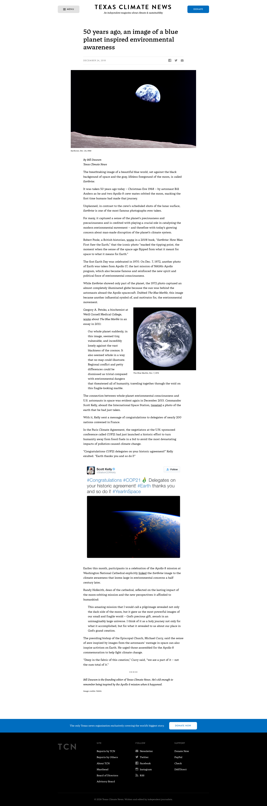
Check (178, 763)
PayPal (178, 757)
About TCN (103, 763)
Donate (198, 9)
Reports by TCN (106, 751)
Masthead (102, 769)
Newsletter (144, 751)
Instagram (144, 769)
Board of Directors (107, 775)
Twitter (142, 757)
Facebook (143, 763)
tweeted (156, 405)
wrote (130, 240)
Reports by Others (107, 757)
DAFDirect (180, 769)
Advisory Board (106, 781)
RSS (140, 775)
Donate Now (183, 725)
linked (143, 573)
